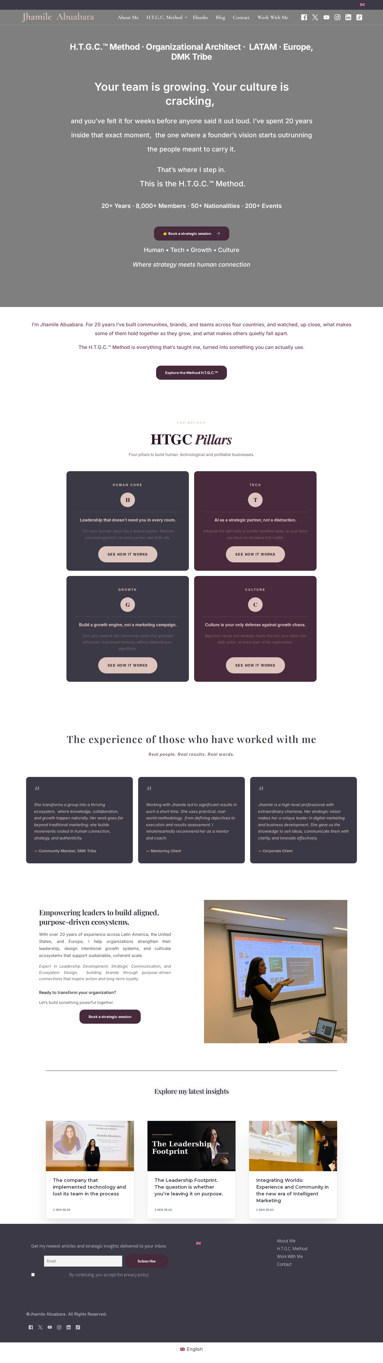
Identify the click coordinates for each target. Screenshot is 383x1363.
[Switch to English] (198, 1243)
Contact (284, 1264)
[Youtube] (326, 17)
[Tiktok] (359, 17)
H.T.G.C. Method (292, 1248)
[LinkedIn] (348, 17)
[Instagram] (337, 17)
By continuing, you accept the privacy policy (108, 1275)
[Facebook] (304, 17)
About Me (286, 1241)
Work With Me (290, 1256)
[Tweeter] (315, 17)
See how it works (128, 554)
